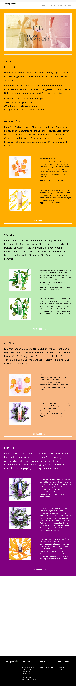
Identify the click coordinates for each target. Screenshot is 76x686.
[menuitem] (43, 5)
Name (6, 601)
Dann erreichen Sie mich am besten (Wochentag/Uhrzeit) (21, 617)
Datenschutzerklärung (47, 667)
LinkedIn (60, 669)
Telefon (7, 609)
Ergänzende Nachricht (10, 626)
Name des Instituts (10, 584)
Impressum (43, 665)
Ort (5, 592)
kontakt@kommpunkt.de (30, 679)
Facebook (61, 667)
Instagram (61, 665)
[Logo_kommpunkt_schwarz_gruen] (10, 5)
